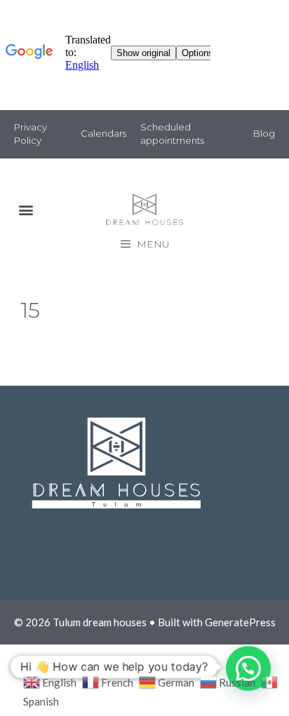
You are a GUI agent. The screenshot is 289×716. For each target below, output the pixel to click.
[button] (25, 210)
